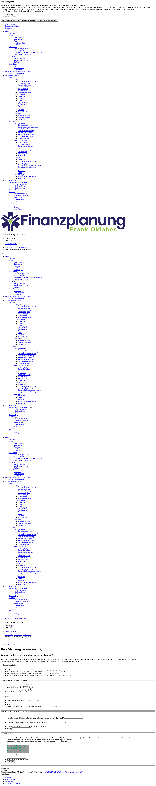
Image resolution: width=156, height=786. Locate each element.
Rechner (12, 192)
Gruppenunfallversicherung (27, 167)
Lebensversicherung (24, 83)
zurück (3, 640)
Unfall (20, 98)
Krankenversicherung (25, 115)
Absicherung (22, 171)
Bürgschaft (21, 155)
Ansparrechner (18, 197)
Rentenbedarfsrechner (21, 195)
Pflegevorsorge (23, 89)
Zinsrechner (18, 201)
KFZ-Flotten (22, 178)
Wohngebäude (22, 102)
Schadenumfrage (19, 188)
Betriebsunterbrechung (25, 146)
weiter (7, 640)
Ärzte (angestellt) (19, 51)
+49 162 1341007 (11, 244)
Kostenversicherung (20, 140)
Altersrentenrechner (20, 194)
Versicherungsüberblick (13, 75)
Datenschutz (18, 70)
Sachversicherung (19, 94)
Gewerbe (12, 121)
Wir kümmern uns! (20, 184)
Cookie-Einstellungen (12, 783)
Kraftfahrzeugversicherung (27, 176)
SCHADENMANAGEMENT (19, 182)
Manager (17, 169)
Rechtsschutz (22, 104)
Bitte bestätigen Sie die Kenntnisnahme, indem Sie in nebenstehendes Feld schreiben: (37, 742)
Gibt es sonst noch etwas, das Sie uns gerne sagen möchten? (27, 722)
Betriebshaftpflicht (24, 144)
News (11, 205)
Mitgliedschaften (19, 43)
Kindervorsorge (23, 91)
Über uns (12, 35)
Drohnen (21, 110)
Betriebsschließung (24, 150)
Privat (11, 77)
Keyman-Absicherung (25, 163)
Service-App (13, 190)
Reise (20, 108)
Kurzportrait (18, 39)
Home (7, 31)
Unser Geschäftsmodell (17, 73)
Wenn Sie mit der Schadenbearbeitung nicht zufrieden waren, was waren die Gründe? (35, 718)
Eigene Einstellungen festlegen (47, 20)
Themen (12, 203)
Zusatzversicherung (24, 117)
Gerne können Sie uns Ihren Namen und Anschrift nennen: (26, 726)
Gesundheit (17, 113)
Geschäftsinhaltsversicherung (27, 129)
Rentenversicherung (24, 85)
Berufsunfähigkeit (24, 87)
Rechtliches (13, 64)
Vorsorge (17, 79)
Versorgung (22, 159)
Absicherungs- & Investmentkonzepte (17, 71)
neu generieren (11, 754)
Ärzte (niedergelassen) (21, 49)
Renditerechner (19, 199)
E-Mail (9, 728)
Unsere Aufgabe (19, 37)
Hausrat (20, 100)
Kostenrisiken (22, 142)
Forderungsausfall (24, 154)
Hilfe (16, 754)
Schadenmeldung (19, 186)
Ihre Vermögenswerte (25, 125)
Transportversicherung (25, 136)
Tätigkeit (17, 41)
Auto (19, 106)
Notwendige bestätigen (29, 20)
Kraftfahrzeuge (19, 175)
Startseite (12, 33)
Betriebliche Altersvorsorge (27, 81)
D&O (20, 173)
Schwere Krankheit (24, 92)
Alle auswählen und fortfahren (11, 20)
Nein (8, 704)
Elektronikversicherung (25, 133)
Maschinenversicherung (26, 131)
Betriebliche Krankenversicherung (29, 165)
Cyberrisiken (22, 148)
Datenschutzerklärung (12, 26)
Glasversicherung (24, 138)
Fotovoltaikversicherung (26, 134)
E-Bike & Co (22, 112)
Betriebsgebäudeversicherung (28, 127)
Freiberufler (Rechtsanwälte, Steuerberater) (28, 52)
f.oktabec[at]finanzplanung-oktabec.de (18, 247)
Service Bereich (10, 180)
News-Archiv (18, 209)
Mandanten (13, 47)
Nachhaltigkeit (18, 45)
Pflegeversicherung (24, 119)
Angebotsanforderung (21, 60)
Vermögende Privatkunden (22, 54)
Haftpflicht (21, 96)
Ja (7, 702)
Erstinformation (10, 24)
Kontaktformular (19, 58)
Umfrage (17, 62)
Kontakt (12, 56)
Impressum (8, 28)
